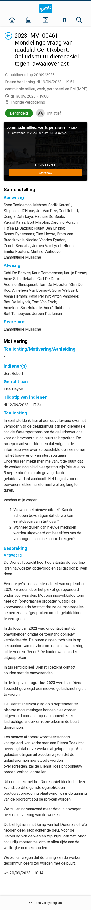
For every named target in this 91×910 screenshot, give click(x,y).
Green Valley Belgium (47, 903)
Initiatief (54, 113)
